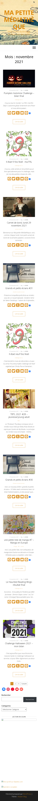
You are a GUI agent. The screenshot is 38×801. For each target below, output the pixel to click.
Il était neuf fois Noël (19, 353)
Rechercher (6, 695)
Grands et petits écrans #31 (19, 288)
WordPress (27, 794)
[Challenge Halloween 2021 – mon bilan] (19, 629)
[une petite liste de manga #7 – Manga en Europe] (19, 524)
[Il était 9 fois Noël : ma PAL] (19, 143)
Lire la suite (19, 121)
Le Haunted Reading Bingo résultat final (19, 583)
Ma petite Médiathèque (19, 19)
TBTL (18, 420)
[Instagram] (8, 689)
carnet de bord (18, 229)
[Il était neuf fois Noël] (19, 336)
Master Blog (22, 796)
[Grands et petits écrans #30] (19, 464)
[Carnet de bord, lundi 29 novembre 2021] (19, 207)
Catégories (6, 706)
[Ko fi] (21, 689)
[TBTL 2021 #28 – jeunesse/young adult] (19, 399)
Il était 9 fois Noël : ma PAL (19, 161)
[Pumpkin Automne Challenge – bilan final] (19, 78)
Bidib (26, 90)
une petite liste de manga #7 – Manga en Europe (19, 541)
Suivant (24, 684)
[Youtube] (17, 689)
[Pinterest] (12, 689)
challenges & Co (18, 99)
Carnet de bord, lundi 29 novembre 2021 (19, 224)
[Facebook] (4, 689)
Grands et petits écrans (18, 292)
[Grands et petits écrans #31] (19, 273)
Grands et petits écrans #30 (19, 479)
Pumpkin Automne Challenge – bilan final (19, 94)
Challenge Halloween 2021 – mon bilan (19, 645)
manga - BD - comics (18, 546)
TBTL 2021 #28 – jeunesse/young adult (19, 416)
